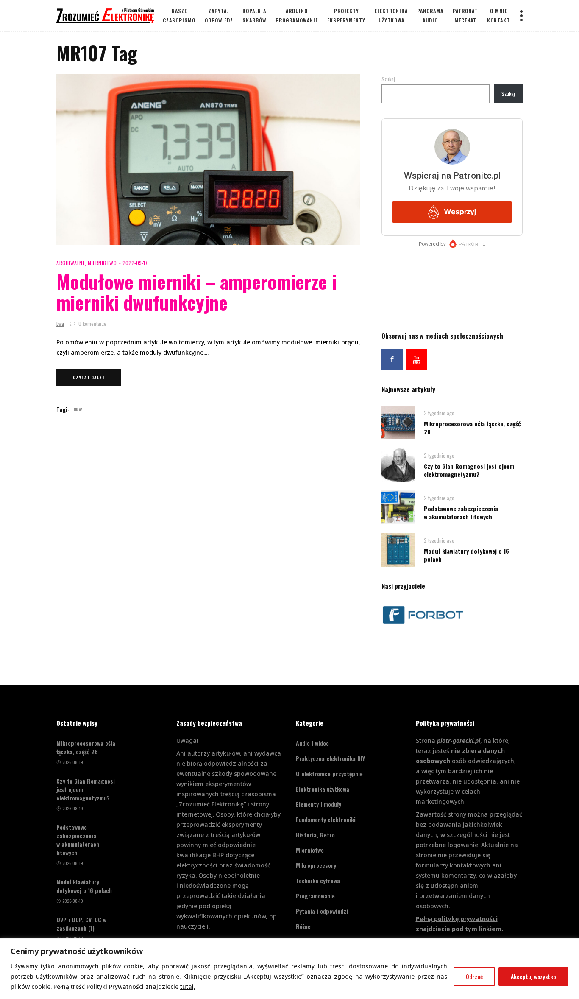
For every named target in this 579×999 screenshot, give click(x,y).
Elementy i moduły (318, 804)
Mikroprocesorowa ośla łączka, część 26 (472, 427)
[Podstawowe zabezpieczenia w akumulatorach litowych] (398, 506)
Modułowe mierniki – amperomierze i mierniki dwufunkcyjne (196, 292)
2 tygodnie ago (439, 413)
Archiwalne (70, 262)
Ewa (60, 323)
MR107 (78, 409)
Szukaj (388, 79)
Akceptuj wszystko (533, 976)
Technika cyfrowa (318, 880)
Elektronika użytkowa (322, 788)
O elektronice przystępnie (329, 773)
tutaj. (187, 986)
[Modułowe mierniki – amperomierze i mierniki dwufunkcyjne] (208, 159)
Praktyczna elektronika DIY (330, 758)
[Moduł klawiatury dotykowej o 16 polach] (398, 549)
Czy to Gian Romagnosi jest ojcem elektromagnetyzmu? (469, 470)
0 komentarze (91, 323)
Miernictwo (102, 262)
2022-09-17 (135, 262)
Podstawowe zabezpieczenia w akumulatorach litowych (461, 512)
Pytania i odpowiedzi (322, 911)
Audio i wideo (312, 743)
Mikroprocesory (316, 865)
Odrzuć (474, 976)
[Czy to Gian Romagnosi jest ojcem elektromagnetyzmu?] (398, 464)
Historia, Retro (315, 834)
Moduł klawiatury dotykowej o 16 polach (466, 554)
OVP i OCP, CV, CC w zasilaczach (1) (81, 923)
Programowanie (315, 895)
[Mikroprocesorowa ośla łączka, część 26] (398, 421)
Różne (303, 926)
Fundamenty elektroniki (326, 819)
